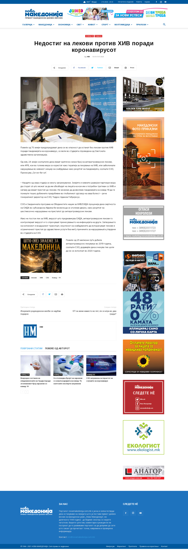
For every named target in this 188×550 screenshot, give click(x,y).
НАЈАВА (147, 2)
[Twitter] (49, 294)
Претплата (133, 546)
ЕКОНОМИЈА (64, 24)
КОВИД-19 (89, 36)
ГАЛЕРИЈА (27, 24)
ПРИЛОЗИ (141, 24)
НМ (88, 57)
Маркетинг (121, 546)
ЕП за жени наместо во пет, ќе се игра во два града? (94, 312)
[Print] (62, 294)
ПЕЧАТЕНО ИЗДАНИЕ (125, 2)
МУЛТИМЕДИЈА (122, 24)
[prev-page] (22, 392)
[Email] (55, 294)
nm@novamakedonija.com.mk (81, 537)
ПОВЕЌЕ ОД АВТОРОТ (57, 348)
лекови (34, 278)
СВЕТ (79, 24)
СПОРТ (105, 24)
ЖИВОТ (91, 24)
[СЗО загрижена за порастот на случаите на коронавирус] (101, 365)
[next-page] (26, 392)
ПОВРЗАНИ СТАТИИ (31, 348)
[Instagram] (161, 2)
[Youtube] (165, 2)
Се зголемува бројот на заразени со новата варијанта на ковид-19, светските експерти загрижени (67, 381)
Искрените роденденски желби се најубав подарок (41, 312)
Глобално (98, 36)
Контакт (164, 546)
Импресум (110, 546)
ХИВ (41, 278)
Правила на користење (149, 546)
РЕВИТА (139, 2)
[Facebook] (156, 2)
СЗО (47, 278)
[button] (164, 25)
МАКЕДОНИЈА (45, 24)
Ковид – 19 (56, 278)
